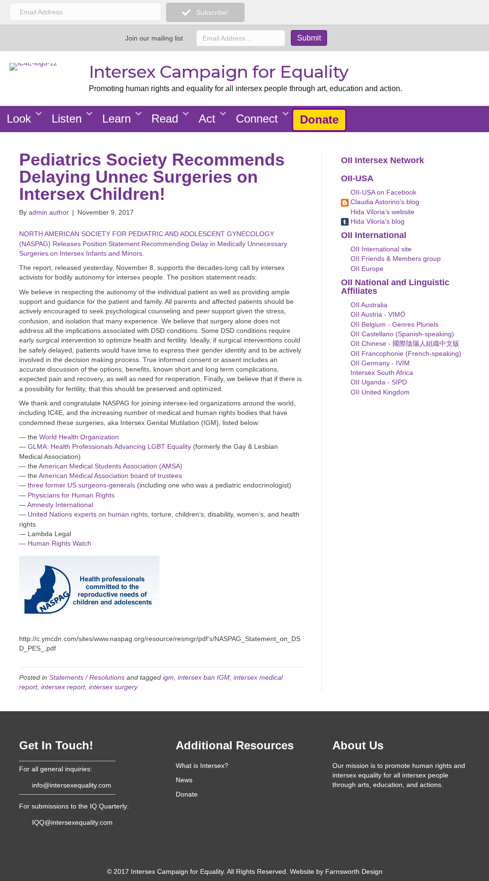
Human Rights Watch (59, 543)
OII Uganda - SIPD (378, 382)
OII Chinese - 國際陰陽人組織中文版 (404, 343)
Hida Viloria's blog (376, 221)
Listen (67, 118)
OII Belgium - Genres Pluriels (393, 324)
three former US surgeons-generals (81, 485)
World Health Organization (79, 437)
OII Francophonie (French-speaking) (405, 353)
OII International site (380, 249)
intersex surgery (113, 687)
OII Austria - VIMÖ (377, 314)
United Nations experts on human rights (88, 514)
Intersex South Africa (381, 372)
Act (207, 118)
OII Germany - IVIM (379, 363)
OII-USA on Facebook (382, 192)
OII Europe (366, 268)
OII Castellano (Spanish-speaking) (401, 334)
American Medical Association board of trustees (110, 475)
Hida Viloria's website (382, 212)
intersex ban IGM (204, 677)
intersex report (63, 687)
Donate (319, 119)
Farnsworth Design (354, 871)
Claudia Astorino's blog (384, 202)
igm (168, 677)
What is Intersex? (202, 765)
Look (19, 118)
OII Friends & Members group (395, 258)
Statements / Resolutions (87, 677)
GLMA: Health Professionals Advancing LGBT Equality (109, 446)
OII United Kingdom (379, 392)
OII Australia (368, 305)
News (184, 780)
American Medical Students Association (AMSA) (110, 466)
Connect (257, 118)
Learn (116, 118)
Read (164, 118)
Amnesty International (60, 504)
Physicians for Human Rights (71, 495)
